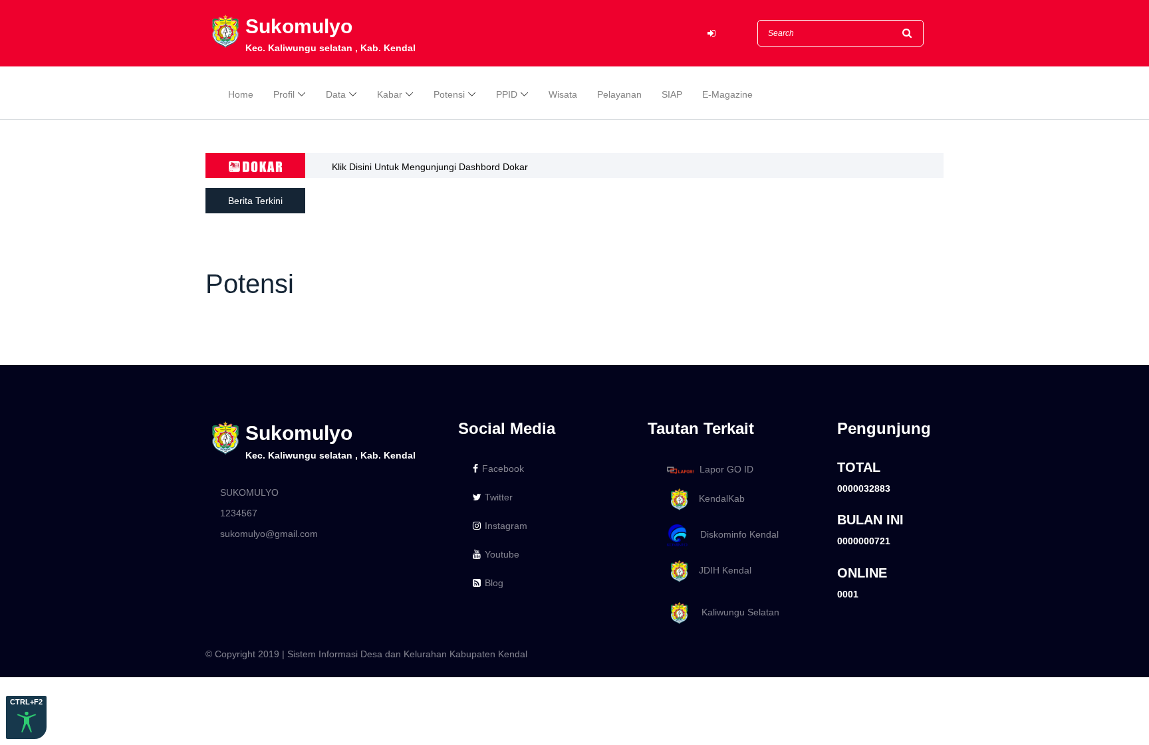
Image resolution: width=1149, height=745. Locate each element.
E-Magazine (727, 94)
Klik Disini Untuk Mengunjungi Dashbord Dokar (430, 166)
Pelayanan (619, 94)
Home (240, 94)
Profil (284, 94)
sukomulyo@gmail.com (269, 533)
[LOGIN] (711, 34)
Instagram (506, 525)
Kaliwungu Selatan (735, 612)
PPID (506, 94)
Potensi (449, 94)
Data (336, 94)
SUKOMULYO (249, 492)
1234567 (238, 513)
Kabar (389, 94)
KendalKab (718, 498)
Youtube (502, 554)
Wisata (563, 94)
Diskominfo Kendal (735, 534)
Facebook (503, 468)
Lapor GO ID (726, 469)
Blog (494, 583)
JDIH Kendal (721, 570)
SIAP (672, 94)
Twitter (499, 497)
